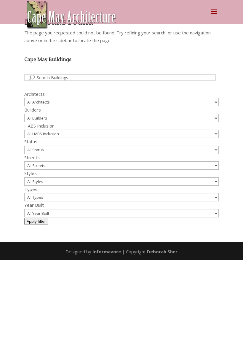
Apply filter (36, 221)
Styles (30, 173)
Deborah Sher (162, 251)
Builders (32, 110)
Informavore (106, 251)
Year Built (34, 205)
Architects (34, 94)
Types (30, 189)
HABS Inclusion (39, 126)
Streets (32, 157)
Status (30, 141)
